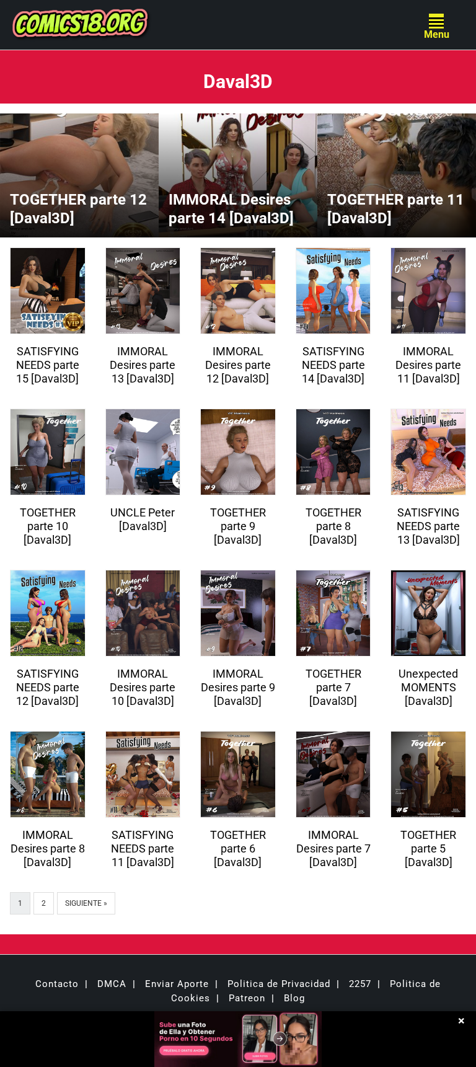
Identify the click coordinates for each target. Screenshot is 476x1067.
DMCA (111, 984)
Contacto (57, 984)
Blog (294, 998)
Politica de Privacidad (278, 984)
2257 (360, 984)
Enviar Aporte (177, 984)
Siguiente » (86, 903)
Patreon (247, 998)
